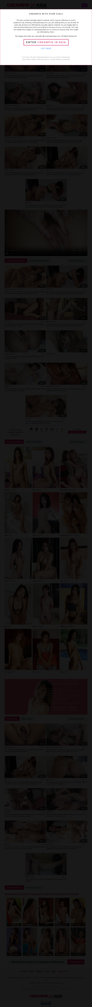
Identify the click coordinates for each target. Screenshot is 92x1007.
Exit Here (46, 48)
